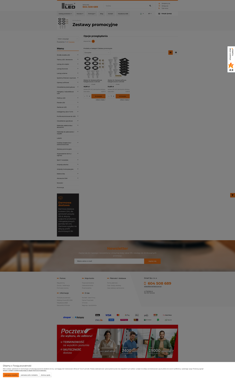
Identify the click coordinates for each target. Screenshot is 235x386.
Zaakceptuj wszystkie (10, 375)
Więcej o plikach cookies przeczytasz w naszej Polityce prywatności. (24, 370)
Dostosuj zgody (45, 375)
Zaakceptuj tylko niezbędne (29, 375)
